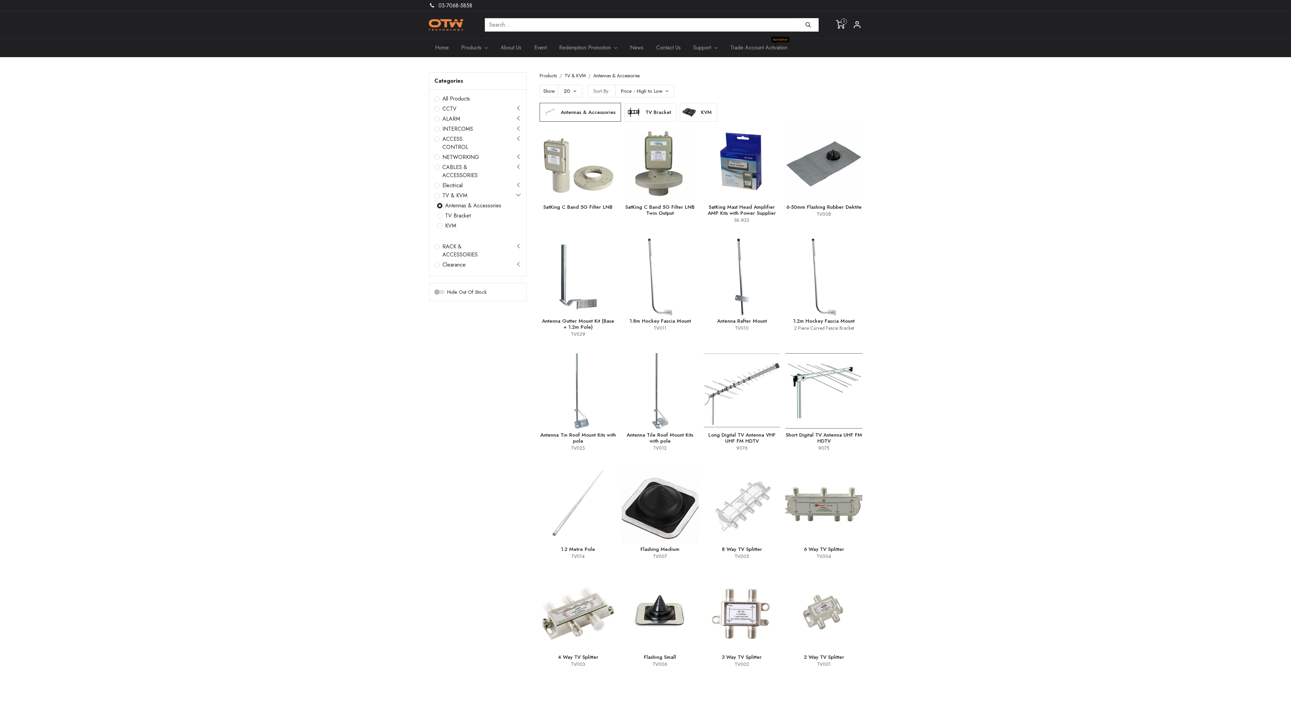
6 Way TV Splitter (824, 549)
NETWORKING (460, 157)
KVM (450, 226)
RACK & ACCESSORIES (460, 250)
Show (549, 91)
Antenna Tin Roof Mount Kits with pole (578, 438)
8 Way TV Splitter (742, 549)
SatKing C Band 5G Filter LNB (578, 207)
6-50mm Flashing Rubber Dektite (824, 207)
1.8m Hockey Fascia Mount (660, 321)
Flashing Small (660, 657)
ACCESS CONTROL (455, 143)
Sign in (857, 25)
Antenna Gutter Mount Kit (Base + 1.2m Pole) (578, 324)
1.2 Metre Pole (578, 549)
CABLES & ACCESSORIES (460, 171)
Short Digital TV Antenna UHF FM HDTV (824, 438)
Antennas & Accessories (473, 205)
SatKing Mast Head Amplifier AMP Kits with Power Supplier (742, 210)
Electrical (452, 185)
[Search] (808, 25)
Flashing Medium (659, 549)
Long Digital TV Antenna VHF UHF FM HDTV (742, 438)
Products (548, 75)
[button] (644, 91)
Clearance (454, 265)
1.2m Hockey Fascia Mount (824, 321)
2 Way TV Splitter (824, 657)
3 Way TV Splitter (742, 657)
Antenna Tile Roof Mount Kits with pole (660, 438)
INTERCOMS (457, 129)
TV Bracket (458, 215)
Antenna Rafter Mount (742, 321)
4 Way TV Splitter (578, 657)
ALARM (451, 119)
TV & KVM (454, 195)
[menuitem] (442, 47)
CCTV (449, 109)
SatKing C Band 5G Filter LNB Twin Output (660, 210)
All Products (456, 99)
